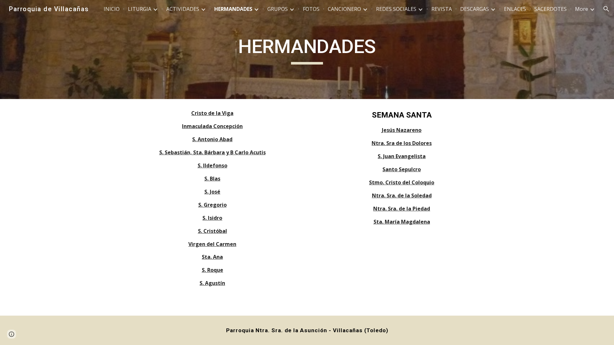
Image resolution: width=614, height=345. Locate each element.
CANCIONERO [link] (344, 8)
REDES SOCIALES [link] (396, 8)
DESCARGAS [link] (474, 8)
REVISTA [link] (441, 8)
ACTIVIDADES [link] (182, 8)
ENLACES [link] (515, 8)
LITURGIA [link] (139, 8)
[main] (307, 49)
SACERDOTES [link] (550, 8)
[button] (606, 9)
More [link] (581, 8)
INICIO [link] (112, 8)
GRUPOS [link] (277, 8)
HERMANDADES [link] (233, 8)
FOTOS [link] (311, 8)
